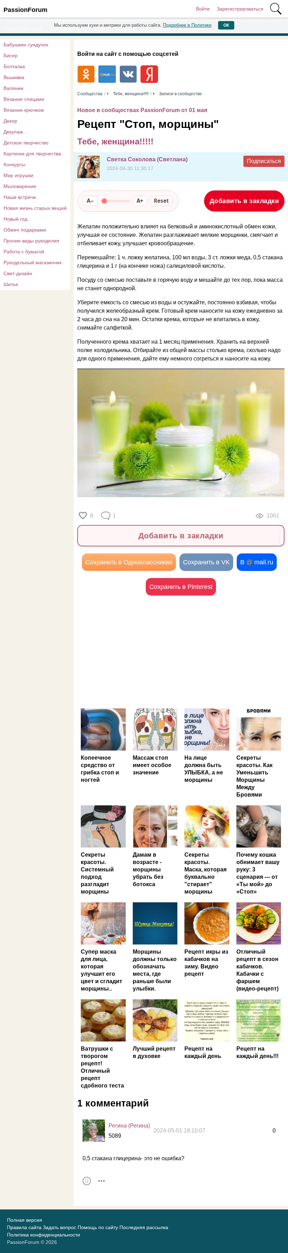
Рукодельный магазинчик (32, 262)
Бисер (11, 55)
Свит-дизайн (18, 273)
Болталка (14, 66)
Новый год (15, 219)
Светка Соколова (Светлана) (147, 159)
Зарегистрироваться (240, 9)
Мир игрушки (18, 175)
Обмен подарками (25, 230)
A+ (140, 200)
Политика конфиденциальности (43, 1235)
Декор (10, 121)
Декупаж (13, 132)
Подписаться (264, 161)
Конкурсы (14, 164)
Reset (161, 200)
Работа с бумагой (24, 251)
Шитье (11, 284)
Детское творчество (26, 142)
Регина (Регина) (129, 1126)
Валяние (14, 88)
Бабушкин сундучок (26, 44)
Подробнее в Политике (187, 25)
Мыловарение (20, 186)
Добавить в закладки (244, 200)
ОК (226, 25)
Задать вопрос (59, 1227)
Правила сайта (24, 1227)
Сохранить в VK (206, 562)
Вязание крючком (24, 110)
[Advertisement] (181, 652)
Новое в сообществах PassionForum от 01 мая (142, 110)
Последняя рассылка (143, 1227)
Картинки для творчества (32, 153)
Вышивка (14, 77)
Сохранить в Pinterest (180, 586)
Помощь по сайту (98, 1227)
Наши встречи (20, 197)
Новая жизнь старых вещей (35, 208)
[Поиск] (275, 9)
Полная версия (24, 1220)
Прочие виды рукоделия (31, 241)
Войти (203, 9)
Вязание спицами (24, 99)
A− (90, 200)
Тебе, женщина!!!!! (115, 141)
